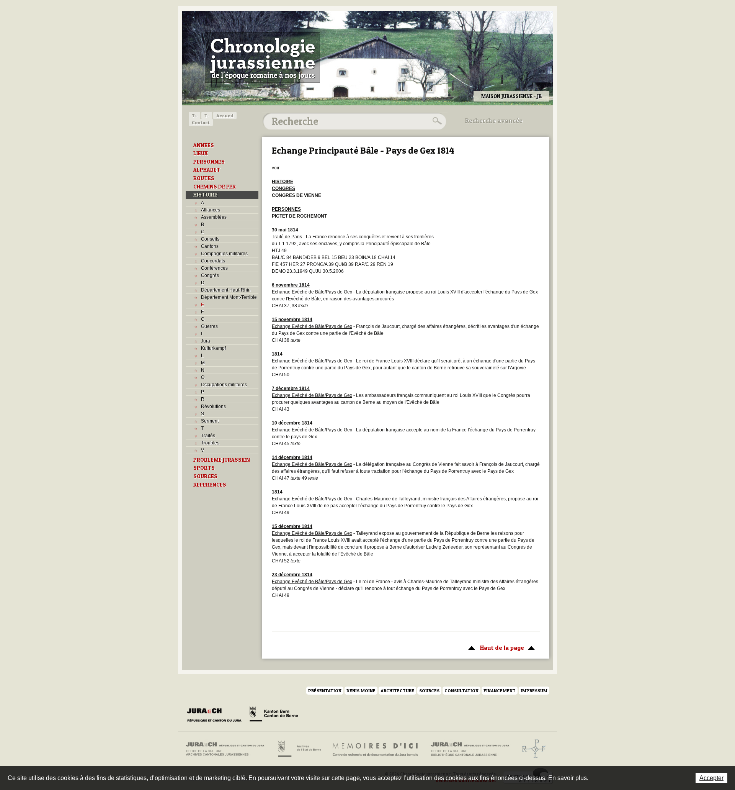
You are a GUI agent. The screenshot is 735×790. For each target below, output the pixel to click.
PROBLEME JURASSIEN (221, 459)
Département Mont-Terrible (229, 297)
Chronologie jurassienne (262, 57)
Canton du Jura (216, 715)
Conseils (210, 239)
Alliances (210, 210)
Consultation (461, 690)
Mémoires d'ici (375, 749)
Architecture (397, 690)
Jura (205, 341)
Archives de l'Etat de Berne (299, 749)
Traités (208, 435)
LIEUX (200, 153)
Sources (429, 690)
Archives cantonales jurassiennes (228, 749)
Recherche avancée (494, 121)
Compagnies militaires (224, 253)
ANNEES (203, 145)
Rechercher (436, 121)
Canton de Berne (274, 715)
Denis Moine (361, 690)
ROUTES (203, 178)
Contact (201, 122)
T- (206, 115)
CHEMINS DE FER (214, 186)
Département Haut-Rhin (226, 290)
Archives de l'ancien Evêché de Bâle (531, 749)
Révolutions (213, 406)
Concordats (213, 261)
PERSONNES (209, 161)
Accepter (711, 778)
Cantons (210, 246)
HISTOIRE (205, 194)
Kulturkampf (213, 348)
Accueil (225, 115)
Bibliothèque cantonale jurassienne (470, 749)
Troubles (210, 443)
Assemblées (214, 217)
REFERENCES (209, 484)
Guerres (209, 326)
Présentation (324, 690)
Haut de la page (494, 647)
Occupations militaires (224, 384)
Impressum (534, 690)
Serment (210, 421)
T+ (194, 115)
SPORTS (204, 467)
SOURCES (205, 476)
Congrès (210, 275)
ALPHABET (206, 169)
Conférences (214, 268)
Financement (499, 690)
